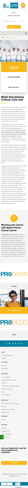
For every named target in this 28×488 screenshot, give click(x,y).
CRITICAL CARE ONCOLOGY (11, 37)
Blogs (3, 392)
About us (14, 12)
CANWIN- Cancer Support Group (10, 386)
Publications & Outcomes (8, 409)
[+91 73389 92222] (21, 343)
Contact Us (12, 27)
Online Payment (6, 395)
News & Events (5, 412)
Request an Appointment (14, 15)
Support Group (5, 431)
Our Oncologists (6, 377)
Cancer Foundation (6, 434)
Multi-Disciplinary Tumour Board (10, 403)
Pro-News (4, 406)
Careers (4, 419)
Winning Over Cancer (7, 389)
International (5, 368)
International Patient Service (9, 380)
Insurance (4, 383)
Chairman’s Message (7, 355)
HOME (2, 37)
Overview (4, 358)
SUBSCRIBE (14, 462)
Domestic (4, 365)
